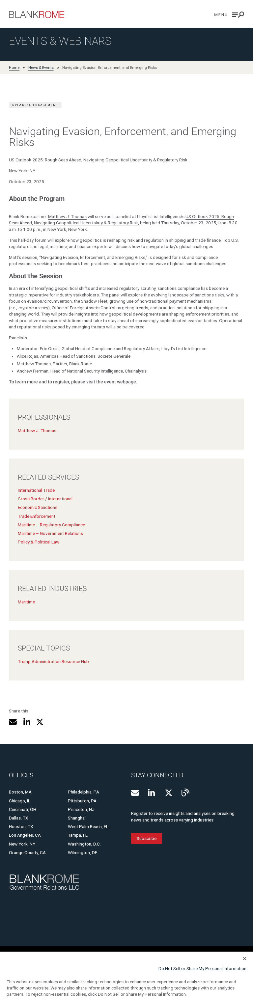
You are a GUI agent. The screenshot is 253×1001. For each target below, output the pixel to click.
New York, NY (22, 844)
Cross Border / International (45, 498)
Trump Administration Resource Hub (53, 661)
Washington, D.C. (84, 844)
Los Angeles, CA (25, 835)
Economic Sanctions (37, 507)
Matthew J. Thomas (67, 216)
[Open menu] (229, 15)
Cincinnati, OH (22, 809)
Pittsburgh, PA (82, 800)
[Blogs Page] (185, 792)
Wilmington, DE (82, 852)
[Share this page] (13, 722)
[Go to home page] (36, 14)
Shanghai (77, 817)
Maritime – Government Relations (50, 533)
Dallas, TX (18, 817)
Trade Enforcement (36, 516)
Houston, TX (21, 826)
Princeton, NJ (81, 809)
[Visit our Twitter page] (169, 793)
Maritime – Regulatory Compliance (51, 524)
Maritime (26, 601)
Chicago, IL (19, 800)
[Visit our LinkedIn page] (152, 793)
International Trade (36, 490)
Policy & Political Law (38, 541)
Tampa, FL (78, 835)
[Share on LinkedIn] (26, 722)
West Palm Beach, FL (88, 826)
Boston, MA (20, 791)
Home (14, 67)
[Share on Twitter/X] (40, 722)
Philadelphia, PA (83, 791)
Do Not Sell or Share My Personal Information (202, 968)
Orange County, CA (27, 852)
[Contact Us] (135, 793)
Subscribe (146, 838)
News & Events (41, 67)
